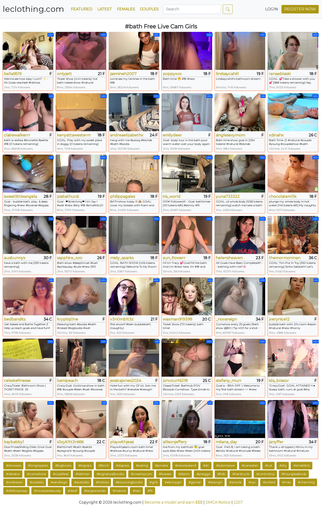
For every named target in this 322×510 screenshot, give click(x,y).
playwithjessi (122, 442)
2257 (238, 502)
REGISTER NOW (300, 9)
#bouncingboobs (129, 482)
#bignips (84, 465)
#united (269, 482)
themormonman (285, 258)
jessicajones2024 (125, 380)
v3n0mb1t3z (122, 319)
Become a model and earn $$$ (173, 502)
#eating (142, 465)
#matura (119, 491)
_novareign (226, 319)
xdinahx (276, 135)
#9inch (104, 465)
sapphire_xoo (69, 258)
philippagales (122, 196)
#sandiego (59, 482)
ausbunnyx (14, 258)
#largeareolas (95, 491)
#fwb (221, 474)
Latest (104, 9)
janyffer (276, 442)
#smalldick (301, 465)
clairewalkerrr (17, 135)
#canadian (250, 465)
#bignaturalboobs (110, 474)
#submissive (225, 465)
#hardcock (240, 474)
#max (286, 482)
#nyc (252, 482)
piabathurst (68, 196)
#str (206, 465)
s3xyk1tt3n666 (70, 442)
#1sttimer (83, 474)
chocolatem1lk (283, 196)
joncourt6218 (175, 380)
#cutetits (37, 482)
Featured (81, 9)
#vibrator (13, 474)
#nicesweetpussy (47, 491)
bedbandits (14, 319)
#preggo (204, 474)
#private (161, 465)
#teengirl (215, 482)
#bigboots (63, 465)
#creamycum (141, 474)
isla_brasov (279, 380)
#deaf (72, 491)
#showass (13, 465)
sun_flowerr (174, 258)
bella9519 (13, 74)
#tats (136, 491)
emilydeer (172, 135)
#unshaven (14, 482)
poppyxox (172, 74)
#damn (184, 474)
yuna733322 (228, 196)
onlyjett (64, 74)
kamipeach (67, 380)
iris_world (172, 196)
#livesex (165, 474)
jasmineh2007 (123, 74)
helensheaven (229, 258)
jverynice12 (279, 319)
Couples (149, 9)
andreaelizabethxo (127, 135)
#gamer (195, 482)
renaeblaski (280, 74)
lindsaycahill (227, 74)
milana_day (226, 442)
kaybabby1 (14, 442)
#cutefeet (61, 474)
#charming (306, 482)
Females (126, 9)
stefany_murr (229, 380)
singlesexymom (230, 135)
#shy (282, 465)
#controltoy (265, 474)
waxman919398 (177, 319)
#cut (268, 465)
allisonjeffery (175, 442)
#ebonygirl (173, 482)
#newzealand (185, 465)
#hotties (102, 482)
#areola (235, 482)
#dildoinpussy (16, 491)
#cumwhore (36, 474)
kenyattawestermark (74, 135)
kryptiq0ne (67, 319)
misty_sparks (122, 258)
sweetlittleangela (20, 196)
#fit (150, 491)
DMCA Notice (218, 502)
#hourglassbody (294, 474)
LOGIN (271, 9)
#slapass (122, 465)
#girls (153, 482)
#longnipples (38, 465)
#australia (81, 482)
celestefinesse (17, 380)
